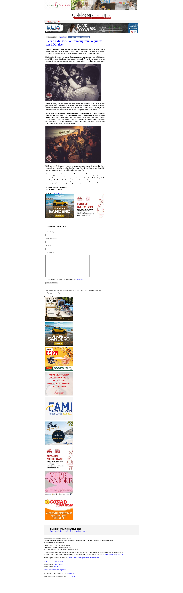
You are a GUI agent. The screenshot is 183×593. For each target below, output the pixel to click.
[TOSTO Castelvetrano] (59, 320)
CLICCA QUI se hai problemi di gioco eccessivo (84, 557)
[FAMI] (59, 420)
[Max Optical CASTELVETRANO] (59, 445)
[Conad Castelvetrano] (59, 520)
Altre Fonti (63, 37)
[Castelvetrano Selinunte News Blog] (91, 18)
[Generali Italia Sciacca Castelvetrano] (89, 217)
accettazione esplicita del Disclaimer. (113, 554)
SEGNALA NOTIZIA (54, 21)
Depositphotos (58, 564)
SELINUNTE (51, 23)
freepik (56, 566)
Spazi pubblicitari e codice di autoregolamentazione (69, 531)
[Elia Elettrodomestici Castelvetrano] (91, 32)
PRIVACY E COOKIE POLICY (54, 561)
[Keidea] (59, 370)
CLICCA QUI (71, 573)
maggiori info (79, 279)
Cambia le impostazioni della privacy (55, 570)
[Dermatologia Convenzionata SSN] (59, 395)
